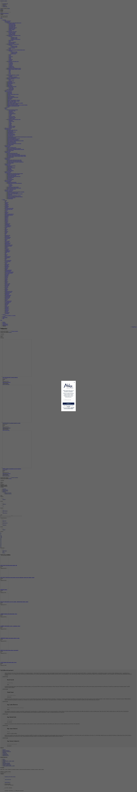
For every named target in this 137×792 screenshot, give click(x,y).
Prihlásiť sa (68, 403)
